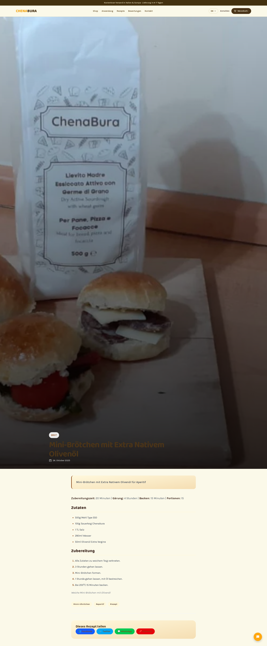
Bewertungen (134, 11)
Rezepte (121, 11)
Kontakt (149, 11)
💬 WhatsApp (125, 631)
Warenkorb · (243, 11)
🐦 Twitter (104, 631)
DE (212, 11)
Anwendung (107, 11)
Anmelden (224, 11)
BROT (54, 435)
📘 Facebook (85, 631)
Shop (95, 11)
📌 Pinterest (145, 631)
